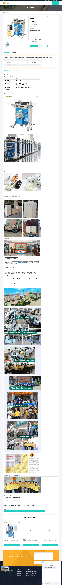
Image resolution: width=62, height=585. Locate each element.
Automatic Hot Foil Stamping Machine (31, 573)
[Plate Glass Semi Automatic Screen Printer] (50, 530)
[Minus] (59, 562)
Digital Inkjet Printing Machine (30, 575)
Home (4, 12)
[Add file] (42, 583)
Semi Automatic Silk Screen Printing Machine (11, 540)
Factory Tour (19, 573)
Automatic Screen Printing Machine (31, 571)
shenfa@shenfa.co (48, 0)
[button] (5, 532)
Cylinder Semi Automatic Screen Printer (29, 540)
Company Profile (19, 571)
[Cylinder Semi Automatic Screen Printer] (31, 530)
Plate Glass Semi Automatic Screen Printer (49, 540)
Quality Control (19, 575)
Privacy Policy (19, 580)
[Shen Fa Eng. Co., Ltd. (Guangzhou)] (6, 3)
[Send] (59, 583)
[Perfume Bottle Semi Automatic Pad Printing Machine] (16, 28)
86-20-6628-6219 (56, 0)
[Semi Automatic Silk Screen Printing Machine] (12, 530)
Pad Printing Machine (29, 580)
